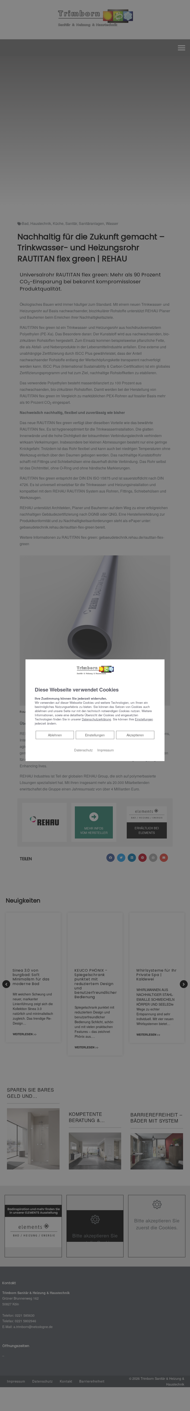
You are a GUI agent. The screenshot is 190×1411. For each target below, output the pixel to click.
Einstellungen (95, 734)
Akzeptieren (135, 734)
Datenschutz (83, 749)
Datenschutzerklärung (96, 719)
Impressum (105, 749)
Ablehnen (55, 734)
